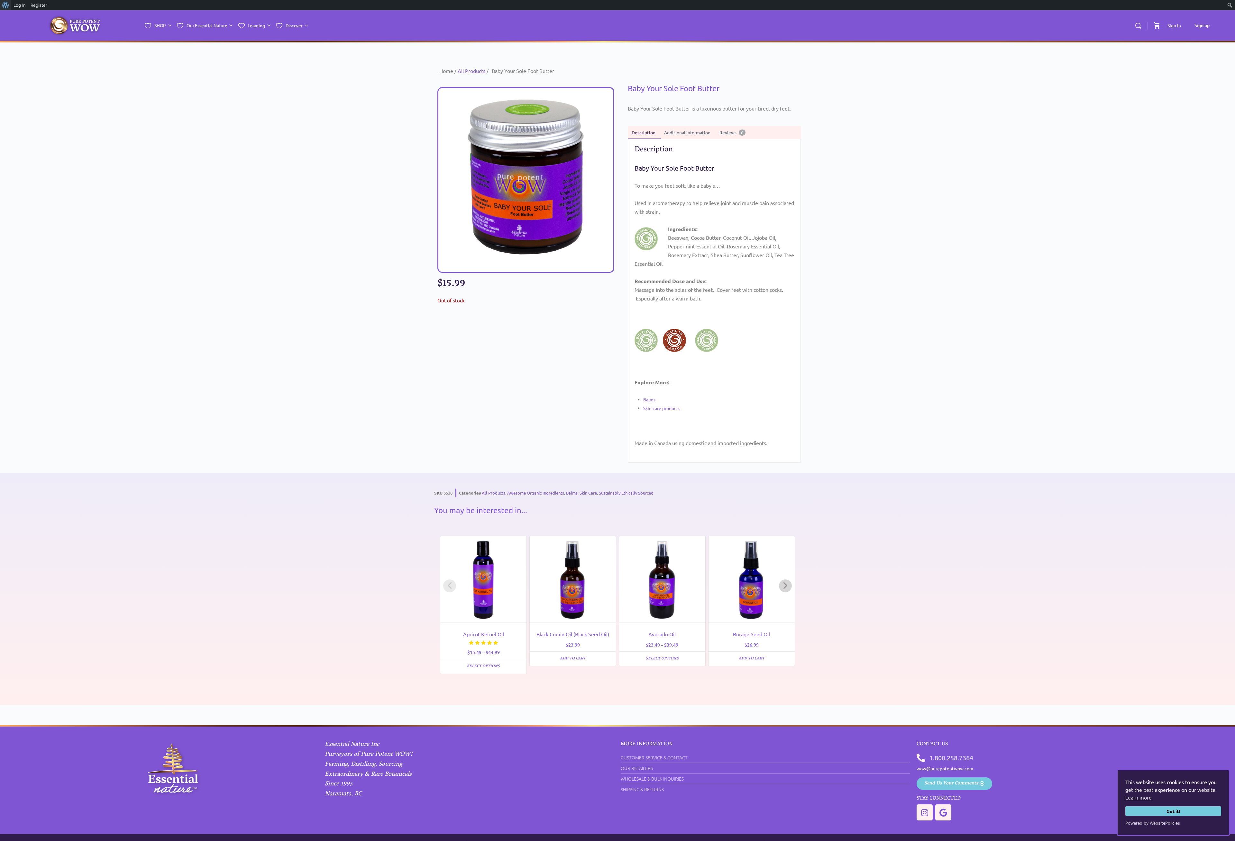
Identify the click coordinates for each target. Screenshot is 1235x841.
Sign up (1202, 25)
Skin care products (661, 408)
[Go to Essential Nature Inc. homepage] (75, 26)
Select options (483, 666)
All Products (471, 70)
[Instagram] (925, 812)
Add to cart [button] (573, 658)
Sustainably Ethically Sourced (626, 493)
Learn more (1138, 797)
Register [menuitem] (39, 5)
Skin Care (588, 493)
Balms (649, 399)
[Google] (943, 812)
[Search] (1138, 26)
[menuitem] (5, 5)
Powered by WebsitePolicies (1152, 823)
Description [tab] (643, 132)
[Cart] (1157, 25)
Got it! (1173, 811)
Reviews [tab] (731, 132)
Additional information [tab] (687, 132)
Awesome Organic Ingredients (535, 493)
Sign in (1174, 25)
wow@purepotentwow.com (945, 768)
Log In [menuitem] (20, 5)
